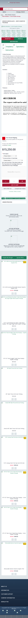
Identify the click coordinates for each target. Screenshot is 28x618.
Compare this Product (20, 188)
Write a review (17, 191)
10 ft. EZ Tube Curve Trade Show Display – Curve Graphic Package (14, 498)
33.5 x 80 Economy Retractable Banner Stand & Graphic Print (14, 287)
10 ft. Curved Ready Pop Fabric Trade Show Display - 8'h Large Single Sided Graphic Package (14, 323)
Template (9, 47)
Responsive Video (14, 41)
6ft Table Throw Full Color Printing (14, 394)
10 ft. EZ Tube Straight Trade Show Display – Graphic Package (14, 359)
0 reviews (11, 191)
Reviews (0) (20, 38)
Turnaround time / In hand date (10, 158)
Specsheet (19, 47)
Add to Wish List (7, 188)
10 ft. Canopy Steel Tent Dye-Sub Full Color (14, 463)
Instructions (10, 50)
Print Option (5, 153)
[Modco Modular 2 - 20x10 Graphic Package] (14, 26)
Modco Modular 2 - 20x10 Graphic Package (15, 198)
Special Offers (20, 257)
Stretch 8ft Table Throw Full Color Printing (14, 428)
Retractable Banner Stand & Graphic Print (14, 568)
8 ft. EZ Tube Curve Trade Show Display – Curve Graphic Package (14, 533)
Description (8, 38)
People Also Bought (8, 257)
